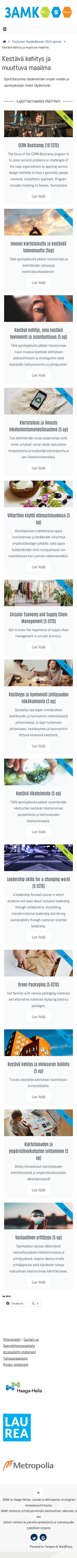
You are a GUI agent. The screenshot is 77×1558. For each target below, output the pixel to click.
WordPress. (66, 1546)
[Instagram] (43, 1537)
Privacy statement (15, 1364)
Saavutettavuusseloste (19, 1345)
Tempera (50, 1546)
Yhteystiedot (12, 1339)
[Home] (4, 41)
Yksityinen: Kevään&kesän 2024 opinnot (37, 41)
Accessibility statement (19, 1352)
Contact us (31, 1339)
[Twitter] (34, 1537)
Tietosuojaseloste (15, 1358)
